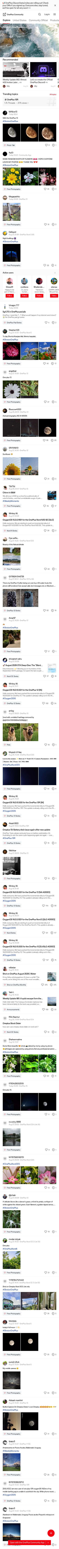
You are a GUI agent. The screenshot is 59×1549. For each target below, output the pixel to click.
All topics (53, 94)
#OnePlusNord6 (10, 1249)
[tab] (7, 21)
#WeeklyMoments (11, 501)
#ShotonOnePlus (10, 121)
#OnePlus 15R (9, 838)
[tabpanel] (29, 786)
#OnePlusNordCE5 (11, 765)
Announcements (22, 75)
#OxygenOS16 (9, 698)
